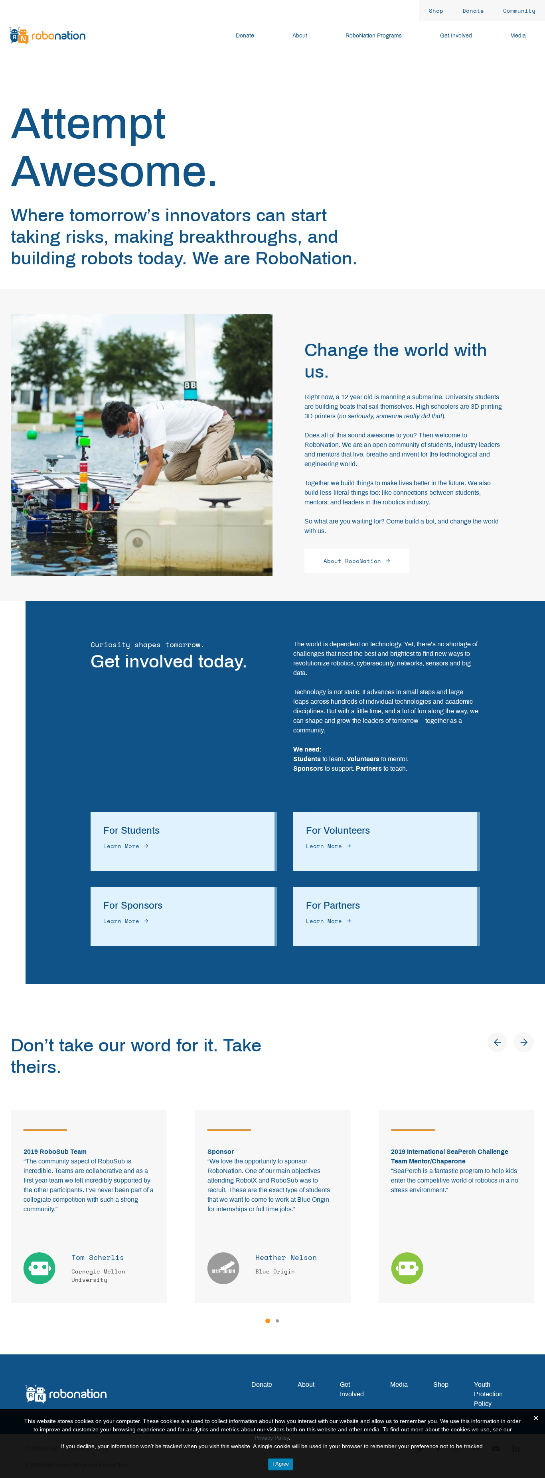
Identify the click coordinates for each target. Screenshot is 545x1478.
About (306, 1384)
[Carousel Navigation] (511, 1042)
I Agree (280, 1464)
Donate (261, 1384)
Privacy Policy (272, 1438)
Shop (440, 1384)
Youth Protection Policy (488, 1394)
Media (399, 1384)
